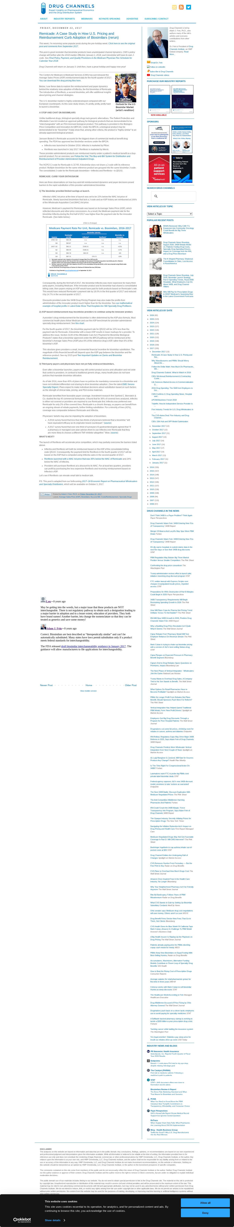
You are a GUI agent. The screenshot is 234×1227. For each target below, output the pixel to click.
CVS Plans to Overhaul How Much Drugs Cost (169, 871)
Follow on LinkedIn (157, 67)
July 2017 (156, 441)
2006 (152, 504)
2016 (152, 467)
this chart (80, 323)
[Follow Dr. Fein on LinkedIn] (148, 67)
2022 (152, 330)
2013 (152, 478)
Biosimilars (85, 497)
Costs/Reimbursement (109, 497)
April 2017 (156, 452)
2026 (152, 315)
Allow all (205, 1202)
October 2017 (158, 430)
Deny (205, 1212)
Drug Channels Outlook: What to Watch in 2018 (171, 372)
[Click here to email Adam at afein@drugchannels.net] (148, 63)
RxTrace (154, 1120)
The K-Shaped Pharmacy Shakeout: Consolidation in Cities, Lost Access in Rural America (178, 261)
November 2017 (159, 426)
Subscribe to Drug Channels (161, 71)
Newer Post (46, 685)
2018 (152, 345)
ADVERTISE (132, 19)
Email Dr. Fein (156, 63)
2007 (152, 500)
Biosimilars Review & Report (163, 1089)
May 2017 (156, 448)
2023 (152, 326)
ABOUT (43, 19)
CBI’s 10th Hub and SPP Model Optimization (170, 421)
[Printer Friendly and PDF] (46, 495)
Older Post (131, 685)
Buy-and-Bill (95, 497)
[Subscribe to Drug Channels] (148, 71)
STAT (153, 1080)
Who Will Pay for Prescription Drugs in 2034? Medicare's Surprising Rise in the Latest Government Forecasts (178, 294)
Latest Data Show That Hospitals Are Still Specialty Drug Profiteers (100, 306)
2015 (152, 471)
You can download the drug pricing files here (60, 80)
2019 (152, 341)
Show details (52, 1220)
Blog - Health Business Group (164, 1130)
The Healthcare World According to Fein (166, 995)
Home (89, 685)
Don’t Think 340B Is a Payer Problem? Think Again (171, 515)
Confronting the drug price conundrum (166, 565)
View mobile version (88, 691)
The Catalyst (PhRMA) (160, 1070)
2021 (152, 334)
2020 (152, 337)
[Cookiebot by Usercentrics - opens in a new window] (22, 1220)
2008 (152, 497)
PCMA (153, 1099)
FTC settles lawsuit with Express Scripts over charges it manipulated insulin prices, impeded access (169, 584)
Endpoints (155, 1061)
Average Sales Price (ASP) (69, 497)
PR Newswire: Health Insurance (165, 1051)
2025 (152, 319)
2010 (152, 489)
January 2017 (158, 463)
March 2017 (157, 455)
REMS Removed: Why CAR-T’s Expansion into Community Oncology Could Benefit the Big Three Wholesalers (178, 229)
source (107, 423)
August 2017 (157, 437)
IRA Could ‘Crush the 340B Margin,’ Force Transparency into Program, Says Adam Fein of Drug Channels (170, 810)
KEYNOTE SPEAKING (109, 19)
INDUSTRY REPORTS (64, 19)
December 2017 (159, 352)
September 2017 (159, 433)
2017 (152, 348)
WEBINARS (87, 19)
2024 (152, 323)
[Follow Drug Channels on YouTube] (149, 75)
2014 (152, 475)
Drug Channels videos (160, 75)
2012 (152, 482)
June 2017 (156, 444)
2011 (152, 486)
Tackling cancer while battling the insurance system (171, 1029)
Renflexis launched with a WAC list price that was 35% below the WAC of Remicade (83, 459)
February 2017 (158, 459)
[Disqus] (88, 550)
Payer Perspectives (159, 1111)
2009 (152, 493)
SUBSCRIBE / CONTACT (156, 19)
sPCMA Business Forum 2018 (164, 400)
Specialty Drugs (125, 497)
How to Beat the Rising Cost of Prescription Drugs (171, 971)
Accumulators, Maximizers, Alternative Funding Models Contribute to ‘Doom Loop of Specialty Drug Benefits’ (171, 963)
